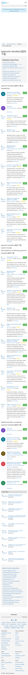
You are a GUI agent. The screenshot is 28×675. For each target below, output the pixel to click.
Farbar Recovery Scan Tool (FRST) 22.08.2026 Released (15, 531)
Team (2, 666)
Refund (17, 643)
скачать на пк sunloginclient (10, 588)
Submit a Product (19, 670)
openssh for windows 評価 (10, 66)
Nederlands (13, 624)
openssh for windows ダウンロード (12, 71)
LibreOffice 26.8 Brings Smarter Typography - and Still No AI (15, 495)
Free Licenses (18, 668)
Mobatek (9, 131)
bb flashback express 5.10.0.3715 (11, 600)
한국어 (7, 624)
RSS (2, 657)
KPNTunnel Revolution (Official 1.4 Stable (13, 199)
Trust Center (18, 645)
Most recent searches (10, 568)
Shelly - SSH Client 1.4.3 (13, 404)
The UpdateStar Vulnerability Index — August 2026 (16, 524)
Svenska (11, 626)
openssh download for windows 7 (12, 76)
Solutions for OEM (20, 655)
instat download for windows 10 (11, 572)
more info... (15, 103)
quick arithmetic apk (8, 604)
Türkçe (16, 626)
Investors (3, 668)
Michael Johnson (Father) (12, 484)
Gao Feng (9, 185)
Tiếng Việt (21, 626)
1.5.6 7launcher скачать (9, 577)
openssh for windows (8, 62)
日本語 (3, 624)
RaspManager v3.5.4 (12, 386)
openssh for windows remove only (12, 80)
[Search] (25, 6)
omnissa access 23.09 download (11, 581)
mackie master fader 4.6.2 (10, 574)
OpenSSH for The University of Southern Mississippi (15, 463)
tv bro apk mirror (7, 586)
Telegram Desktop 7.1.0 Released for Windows (16, 552)
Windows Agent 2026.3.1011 (11, 146)
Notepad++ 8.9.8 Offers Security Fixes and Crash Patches (16, 538)
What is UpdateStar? (6, 662)
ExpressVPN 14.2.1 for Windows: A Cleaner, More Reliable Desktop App (16, 559)
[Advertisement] (14, 27)
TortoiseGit (9, 117)
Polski (18, 624)
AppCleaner (4, 649)
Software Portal (19, 662)
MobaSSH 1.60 (11, 130)
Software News (5, 653)
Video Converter (5, 645)
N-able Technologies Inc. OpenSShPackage (16, 148)
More (25, 93)
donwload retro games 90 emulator (12, 590)
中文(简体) (6, 627)
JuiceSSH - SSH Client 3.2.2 (14, 165)
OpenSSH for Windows (13, 92)
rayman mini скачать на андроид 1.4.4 (13, 597)
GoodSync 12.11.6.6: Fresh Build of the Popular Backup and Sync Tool (17, 545)
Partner (17, 653)
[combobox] (12, 6)
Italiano (24, 622)
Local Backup (4, 643)
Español (14, 622)
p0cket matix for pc (8, 579)
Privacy (17, 639)
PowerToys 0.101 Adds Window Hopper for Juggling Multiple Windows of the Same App (17, 516)
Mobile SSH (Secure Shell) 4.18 (14, 183)
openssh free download (9, 75)
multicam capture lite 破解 (10, 576)
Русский (6, 626)
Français (19, 622)
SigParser (3, 647)
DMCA (16, 633)
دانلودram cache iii (7, 598)
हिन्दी (22, 627)
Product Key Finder (6, 639)
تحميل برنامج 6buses (8, 583)
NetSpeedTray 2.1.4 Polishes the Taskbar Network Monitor (15, 509)
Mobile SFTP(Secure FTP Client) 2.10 (13, 214)
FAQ (16, 635)
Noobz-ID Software (11, 201)
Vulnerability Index (6, 655)
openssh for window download (11, 73)
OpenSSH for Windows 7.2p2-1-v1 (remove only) (14, 452)
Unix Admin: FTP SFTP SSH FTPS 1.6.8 (14, 230)
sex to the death (7, 595)
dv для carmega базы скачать (11, 602)
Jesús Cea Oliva (10, 388)
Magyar (18, 627)
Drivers (3, 636)
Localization (18, 666)
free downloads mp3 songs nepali (12, 593)
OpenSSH (9, 106)
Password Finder (5, 641)
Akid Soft (9, 232)
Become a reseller (19, 664)
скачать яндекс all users (9, 570)
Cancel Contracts (19, 641)
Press (2, 664)
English (4, 622)
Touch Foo (9, 406)
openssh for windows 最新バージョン (12, 64)
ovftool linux (6, 584)
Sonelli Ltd (9, 166)
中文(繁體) (12, 627)
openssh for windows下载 (10, 78)
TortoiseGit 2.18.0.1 (12, 115)
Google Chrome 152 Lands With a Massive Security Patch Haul (15, 502)
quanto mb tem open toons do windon (13, 591)
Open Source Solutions (12, 94)
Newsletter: (14, 614)
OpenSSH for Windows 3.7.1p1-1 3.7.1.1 (13, 482)
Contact (17, 637)
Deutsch (9, 622)
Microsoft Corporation (12, 108)
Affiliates (17, 657)
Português (23, 624)
